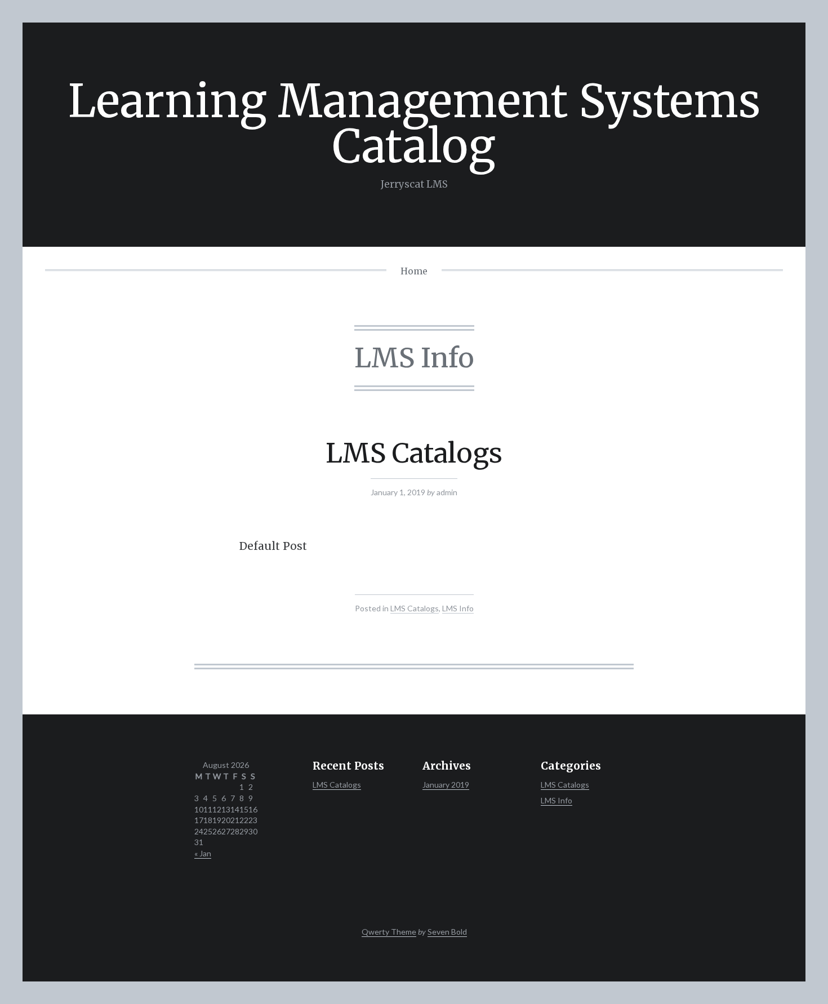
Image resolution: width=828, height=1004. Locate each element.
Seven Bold (447, 931)
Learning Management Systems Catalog (414, 124)
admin (447, 492)
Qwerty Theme (389, 931)
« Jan (202, 853)
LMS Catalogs (414, 453)
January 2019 (445, 784)
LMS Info (458, 608)
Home (414, 271)
